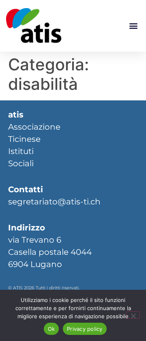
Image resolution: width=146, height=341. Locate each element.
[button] (133, 26)
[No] (133, 315)
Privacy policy (85, 329)
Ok (51, 329)
